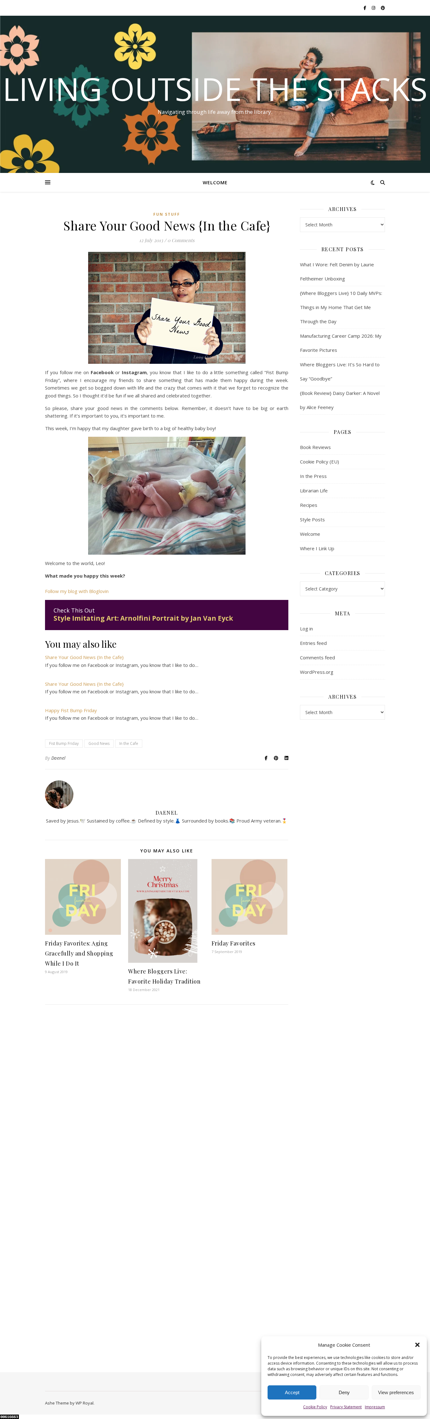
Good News (99, 743)
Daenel (58, 758)
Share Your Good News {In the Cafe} (84, 657)
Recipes (308, 505)
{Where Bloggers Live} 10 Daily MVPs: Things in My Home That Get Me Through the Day (341, 307)
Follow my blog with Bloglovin (77, 591)
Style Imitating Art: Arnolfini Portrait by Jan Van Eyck (143, 618)
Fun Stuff (166, 214)
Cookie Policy (315, 1407)
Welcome (215, 182)
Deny (344, 1392)
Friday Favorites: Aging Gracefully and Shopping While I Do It (79, 953)
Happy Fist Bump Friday (71, 710)
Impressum (375, 1407)
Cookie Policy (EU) (319, 461)
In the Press (313, 476)
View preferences (396, 1392)
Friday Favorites (234, 943)
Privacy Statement (346, 1407)
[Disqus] (166, 1100)
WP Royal (84, 1403)
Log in (306, 628)
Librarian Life (314, 490)
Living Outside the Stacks (215, 88)
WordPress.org (316, 672)
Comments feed (317, 657)
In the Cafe (128, 743)
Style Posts (312, 519)
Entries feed (313, 643)
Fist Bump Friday (64, 743)
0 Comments (181, 240)
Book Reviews (315, 447)
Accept (292, 1392)
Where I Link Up (317, 548)
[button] (417, 1345)
